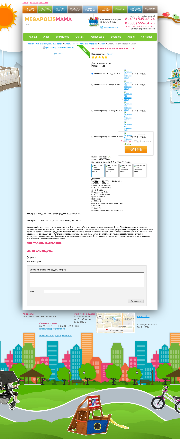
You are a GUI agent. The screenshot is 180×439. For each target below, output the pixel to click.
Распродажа (97, 36)
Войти (25, 2)
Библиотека (62, 36)
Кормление (120, 9)
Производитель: (101, 54)
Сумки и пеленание (90, 9)
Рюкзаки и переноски (135, 9)
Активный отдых (150, 9)
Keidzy (109, 54)
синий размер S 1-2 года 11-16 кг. (107, 74)
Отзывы (80, 36)
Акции (131, 36)
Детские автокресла (45, 9)
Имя (32, 291)
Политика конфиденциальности (55, 335)
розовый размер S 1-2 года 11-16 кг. (108, 111)
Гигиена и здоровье (75, 9)
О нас (46, 36)
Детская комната (60, 9)
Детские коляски (30, 9)
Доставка (116, 36)
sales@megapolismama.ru (52, 328)
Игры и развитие (105, 9)
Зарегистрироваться (39, 2)
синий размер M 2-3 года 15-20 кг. (107, 85)
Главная (32, 36)
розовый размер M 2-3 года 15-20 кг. (108, 137)
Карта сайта (143, 316)
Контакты (146, 36)
